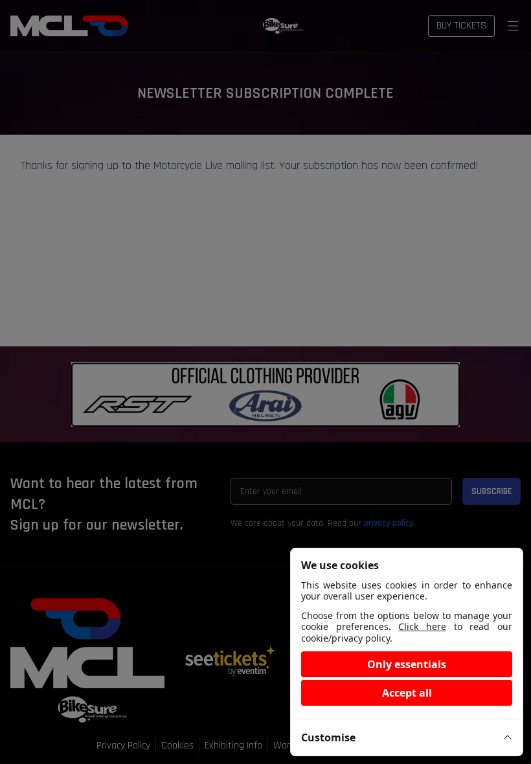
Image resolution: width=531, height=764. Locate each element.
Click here (422, 626)
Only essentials (406, 664)
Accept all (407, 693)
